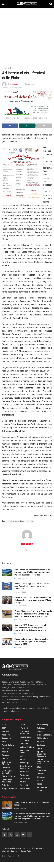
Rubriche (11, 68)
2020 (4, 725)
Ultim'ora (41, 777)
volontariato (42, 787)
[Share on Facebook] (10, 125)
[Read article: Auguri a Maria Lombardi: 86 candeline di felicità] (7, 805)
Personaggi (25, 778)
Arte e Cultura (8, 745)
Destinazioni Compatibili (7, 772)
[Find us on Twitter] (10, 834)
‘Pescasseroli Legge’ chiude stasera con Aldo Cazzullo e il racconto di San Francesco (32, 586)
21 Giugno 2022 (28, 84)
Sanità (40, 731)
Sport (39, 748)
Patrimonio (24, 775)
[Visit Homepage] (27, 4)
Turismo (41, 774)
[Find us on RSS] (29, 834)
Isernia (30, 521)
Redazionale (25, 789)
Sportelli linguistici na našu (43, 761)
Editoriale (6, 785)
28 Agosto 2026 (21, 606)
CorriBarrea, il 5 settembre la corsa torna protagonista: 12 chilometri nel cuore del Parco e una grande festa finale (32, 572)
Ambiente (6, 735)
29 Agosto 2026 (21, 578)
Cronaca (5, 755)
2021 (4, 728)
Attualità (5, 748)
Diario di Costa (8, 776)
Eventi (19, 68)
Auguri (5, 752)
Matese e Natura (27, 747)
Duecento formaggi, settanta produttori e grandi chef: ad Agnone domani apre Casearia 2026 (32, 641)
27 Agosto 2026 (21, 647)
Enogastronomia (9, 789)
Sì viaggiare (42, 738)
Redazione (13, 84)
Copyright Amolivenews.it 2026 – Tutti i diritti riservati (22, 848)
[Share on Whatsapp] (27, 125)
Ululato (40, 780)
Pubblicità (24, 785)
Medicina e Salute (24, 751)
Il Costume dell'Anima (24, 732)
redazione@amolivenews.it (39, 696)
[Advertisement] (27, 36)
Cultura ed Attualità (6, 763)
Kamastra (24, 744)
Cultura (5, 759)
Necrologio (24, 763)
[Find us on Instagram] (17, 834)
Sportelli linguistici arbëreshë (41, 754)
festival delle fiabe (16, 521)
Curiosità (6, 767)
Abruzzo (5, 731)
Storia (39, 767)
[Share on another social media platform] (44, 125)
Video (39, 784)
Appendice (6, 738)
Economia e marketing (7, 781)
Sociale (40, 742)
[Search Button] (50, 4)
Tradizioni (41, 770)
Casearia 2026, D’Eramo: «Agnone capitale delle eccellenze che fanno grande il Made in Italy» (32, 600)
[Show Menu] (3, 4)
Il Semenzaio (25, 737)
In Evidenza (24, 740)
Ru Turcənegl (42, 725)
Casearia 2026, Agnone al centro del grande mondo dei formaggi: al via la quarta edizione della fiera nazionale (30, 627)
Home (4, 68)
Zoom (39, 791)
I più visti (24, 728)
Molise (23, 756)
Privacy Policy (26, 851)
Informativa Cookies (9, 851)
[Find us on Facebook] (4, 834)
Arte (4, 742)
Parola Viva (24, 772)
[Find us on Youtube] (23, 834)
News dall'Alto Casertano (26, 767)
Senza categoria (44, 735)
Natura (22, 759)
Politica (23, 782)
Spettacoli (41, 745)
